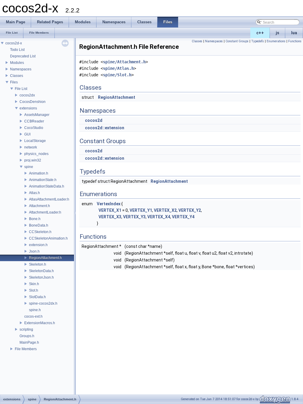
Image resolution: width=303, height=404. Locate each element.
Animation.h (38, 173)
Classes (16, 76)
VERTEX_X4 (158, 216)
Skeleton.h (37, 264)
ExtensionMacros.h (39, 323)
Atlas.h (34, 193)
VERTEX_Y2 (189, 210)
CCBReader (34, 121)
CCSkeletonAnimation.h (48, 238)
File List (21, 89)
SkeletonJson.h (41, 277)
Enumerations (276, 41)
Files (14, 82)
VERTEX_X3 (110, 216)
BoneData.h (38, 225)
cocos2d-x (13, 43)
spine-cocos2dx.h (43, 303)
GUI (27, 134)
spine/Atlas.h (118, 68)
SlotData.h (37, 297)
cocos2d (93, 120)
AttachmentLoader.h (45, 212)
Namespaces (20, 69)
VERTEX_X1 (110, 210)
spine (28, 167)
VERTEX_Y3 (134, 216)
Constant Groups (237, 41)
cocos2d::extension (104, 127)
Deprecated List (23, 56)
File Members (26, 349)
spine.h (35, 310)
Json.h (34, 251)
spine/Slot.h (117, 74)
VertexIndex (108, 203)
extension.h (38, 245)
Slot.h (33, 290)
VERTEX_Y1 (141, 210)
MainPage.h (29, 342)
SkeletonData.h (41, 271)
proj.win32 (32, 160)
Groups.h (27, 336)
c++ (260, 32)
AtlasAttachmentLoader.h (49, 199)
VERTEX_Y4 (183, 216)
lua (294, 32)
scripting (26, 329)
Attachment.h (39, 206)
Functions (295, 41)
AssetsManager (36, 115)
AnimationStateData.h (46, 186)
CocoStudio (33, 128)
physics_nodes (36, 154)
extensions (28, 108)
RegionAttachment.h (45, 258)
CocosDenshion (33, 102)
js (277, 32)
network (30, 147)
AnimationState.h (43, 180)
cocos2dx (27, 95)
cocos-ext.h (33, 316)
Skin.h (34, 284)
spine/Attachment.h (124, 61)
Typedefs (257, 41)
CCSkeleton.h (40, 232)
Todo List (17, 50)
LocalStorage (35, 141)
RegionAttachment (116, 97)
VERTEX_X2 (165, 210)
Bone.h (35, 219)
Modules (17, 63)
